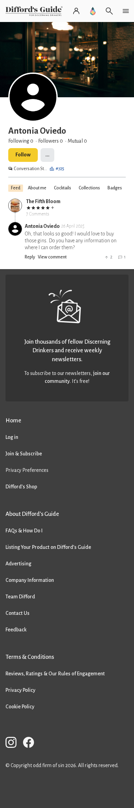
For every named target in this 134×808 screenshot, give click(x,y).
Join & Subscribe (23, 453)
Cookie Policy (19, 706)
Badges (115, 188)
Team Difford (20, 596)
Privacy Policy (20, 690)
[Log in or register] (76, 11)
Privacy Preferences (26, 470)
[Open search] (109, 11)
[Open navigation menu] (126, 11)
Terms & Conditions (29, 657)
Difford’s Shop (21, 486)
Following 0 (20, 141)
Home (13, 420)
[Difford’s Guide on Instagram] (13, 743)
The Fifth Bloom (43, 201)
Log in (11, 437)
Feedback (15, 629)
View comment (52, 257)
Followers (50, 141)
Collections (89, 188)
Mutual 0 (77, 141)
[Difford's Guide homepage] (35, 11)
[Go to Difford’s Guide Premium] (93, 11)
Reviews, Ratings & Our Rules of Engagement (55, 673)
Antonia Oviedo (42, 226)
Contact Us (17, 613)
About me (37, 188)
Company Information (29, 580)
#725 (60, 168)
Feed (15, 188)
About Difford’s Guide (32, 514)
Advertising (18, 563)
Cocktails (62, 188)
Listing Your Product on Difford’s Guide (48, 547)
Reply (30, 257)
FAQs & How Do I (24, 530)
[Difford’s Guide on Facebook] (31, 743)
